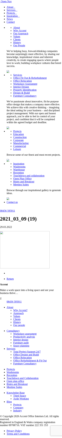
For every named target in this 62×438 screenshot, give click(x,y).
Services (11, 10)
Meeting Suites (21, 184)
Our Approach (20, 33)
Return (10, 278)
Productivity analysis (24, 336)
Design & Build (21, 92)
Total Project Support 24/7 (27, 351)
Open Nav (6, 1)
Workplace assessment (25, 333)
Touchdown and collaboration (28, 175)
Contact (11, 22)
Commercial (19, 146)
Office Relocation (22, 80)
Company (18, 407)
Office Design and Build (26, 354)
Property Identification (25, 89)
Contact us (12, 202)
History (17, 42)
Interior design (20, 339)
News (10, 19)
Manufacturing (21, 143)
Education (18, 134)
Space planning (21, 345)
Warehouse (19, 169)
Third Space (19, 395)
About (10, 7)
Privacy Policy (14, 430)
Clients (17, 39)
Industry (17, 410)
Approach (18, 313)
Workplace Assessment (25, 83)
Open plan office (15, 381)
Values (16, 36)
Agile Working (21, 398)
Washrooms (19, 166)
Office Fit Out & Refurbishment (30, 78)
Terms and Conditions (18, 433)
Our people (19, 325)
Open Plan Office (22, 178)
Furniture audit (21, 342)
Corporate (18, 140)
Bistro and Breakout (23, 181)
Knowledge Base (16, 392)
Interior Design (21, 86)
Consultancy (13, 330)
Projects (11, 13)
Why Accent (19, 30)
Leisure (17, 149)
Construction (20, 137)
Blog (9, 401)
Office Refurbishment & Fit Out (30, 360)
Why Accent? (20, 310)
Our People (19, 45)
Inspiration (12, 16)
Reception (18, 172)
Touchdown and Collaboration (23, 378)
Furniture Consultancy (25, 95)
